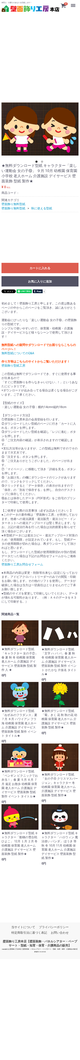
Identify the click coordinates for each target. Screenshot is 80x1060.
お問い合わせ (60, 932)
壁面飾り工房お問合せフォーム (22, 564)
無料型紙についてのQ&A (17, 353)
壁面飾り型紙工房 (13, 365)
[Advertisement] (40, 53)
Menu (73, 3)
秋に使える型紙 (41, 208)
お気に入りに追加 (40, 281)
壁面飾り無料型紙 (13, 204)
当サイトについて (23, 927)
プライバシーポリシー (54, 927)
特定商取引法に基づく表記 (29, 932)
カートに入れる (40, 268)
